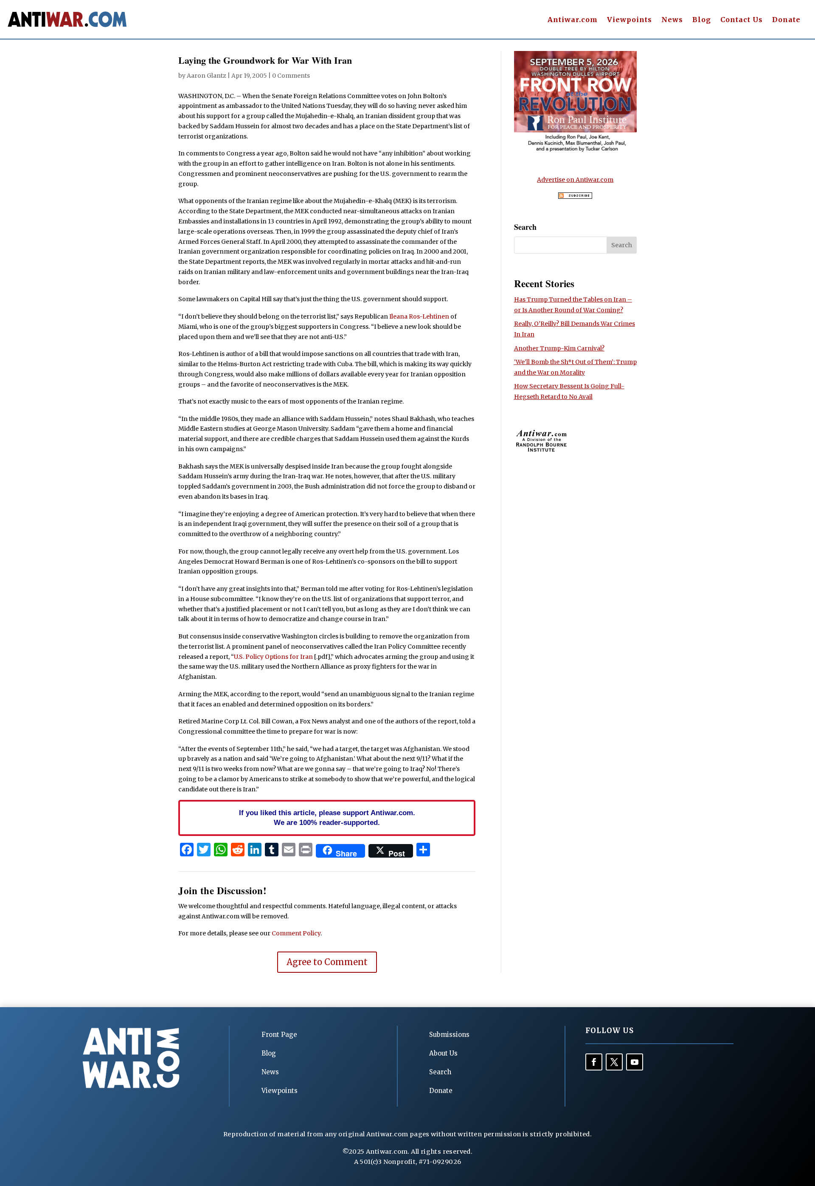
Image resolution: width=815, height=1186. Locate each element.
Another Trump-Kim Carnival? (559, 348)
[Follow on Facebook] (593, 1061)
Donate (786, 20)
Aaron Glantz (206, 75)
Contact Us (741, 20)
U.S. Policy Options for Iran (273, 657)
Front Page (279, 1035)
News (672, 20)
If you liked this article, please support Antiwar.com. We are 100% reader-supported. (327, 817)
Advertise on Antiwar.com (575, 180)
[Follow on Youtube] (634, 1061)
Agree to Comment (327, 962)
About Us (443, 1053)
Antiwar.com (573, 20)
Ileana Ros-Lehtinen (419, 316)
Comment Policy (296, 933)
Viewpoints (629, 20)
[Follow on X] (614, 1061)
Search (440, 1072)
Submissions (449, 1035)
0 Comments (291, 75)
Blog (701, 20)
